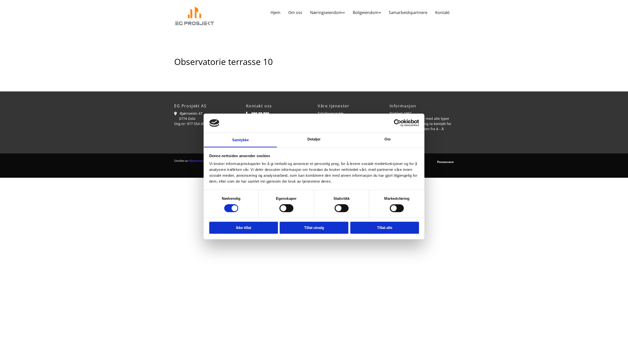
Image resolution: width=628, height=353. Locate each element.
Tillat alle (384, 228)
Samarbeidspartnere (408, 12)
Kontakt (442, 12)
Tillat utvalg (314, 228)
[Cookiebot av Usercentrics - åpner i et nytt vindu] (397, 123)
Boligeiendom (365, 12)
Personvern (445, 162)
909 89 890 (260, 113)
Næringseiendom (326, 12)
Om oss (295, 12)
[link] (327, 12)
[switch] (286, 208)
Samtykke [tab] (240, 140)
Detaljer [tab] (314, 139)
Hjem (275, 12)
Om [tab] (387, 139)
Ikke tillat (243, 228)
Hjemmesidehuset (202, 161)
